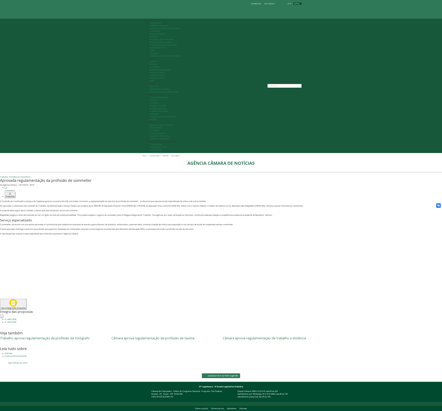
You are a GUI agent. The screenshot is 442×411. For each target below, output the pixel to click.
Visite (152, 81)
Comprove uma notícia (159, 138)
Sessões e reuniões (158, 105)
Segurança (154, 53)
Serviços (153, 64)
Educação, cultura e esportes (162, 39)
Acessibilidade (256, 4)
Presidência (155, 67)
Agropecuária (155, 23)
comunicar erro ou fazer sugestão (222, 375)
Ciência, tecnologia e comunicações (165, 28)
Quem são (154, 86)
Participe (153, 119)
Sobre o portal (201, 408)
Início (144, 156)
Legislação (154, 114)
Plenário (153, 100)
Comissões (154, 103)
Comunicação (154, 156)
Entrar (297, 4)
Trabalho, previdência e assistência (165, 56)
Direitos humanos (157, 34)
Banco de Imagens (158, 133)
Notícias (165, 156)
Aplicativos (231, 408)
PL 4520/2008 (10, 322)
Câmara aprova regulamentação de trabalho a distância (264, 338)
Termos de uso (217, 408)
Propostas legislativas (159, 97)
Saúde (152, 50)
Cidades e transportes (159, 25)
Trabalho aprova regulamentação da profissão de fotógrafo (45, 338)
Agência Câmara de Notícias (162, 125)
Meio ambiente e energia (160, 42)
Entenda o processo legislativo (163, 116)
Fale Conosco (269, 4)
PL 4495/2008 (10, 319)
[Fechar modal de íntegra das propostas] (1, 316)
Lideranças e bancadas (159, 89)
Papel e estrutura (157, 75)
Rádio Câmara (156, 127)
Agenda (153, 61)
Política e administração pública (163, 45)
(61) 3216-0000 (269, 394)
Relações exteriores (158, 47)
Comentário (10, 190)
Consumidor (155, 31)
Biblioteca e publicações (160, 69)
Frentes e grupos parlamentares (164, 92)
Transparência (156, 144)
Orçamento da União (158, 111)
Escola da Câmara (157, 72)
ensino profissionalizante (15, 356)
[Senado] (284, 3)
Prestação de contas (158, 147)
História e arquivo (157, 78)
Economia (154, 36)
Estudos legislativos (158, 108)
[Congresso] (279, 3)
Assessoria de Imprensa (160, 136)
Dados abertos (156, 150)
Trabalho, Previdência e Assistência (15, 177)
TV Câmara (154, 130)
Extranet (243, 408)
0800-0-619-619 (258, 391)
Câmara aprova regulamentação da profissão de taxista (152, 338)
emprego (9, 353)
